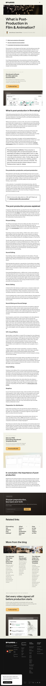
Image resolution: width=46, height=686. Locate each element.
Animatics (16, 649)
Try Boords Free (12, 86)
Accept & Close (7, 682)
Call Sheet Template (31, 671)
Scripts (15, 645)
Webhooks (24, 656)
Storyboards (16, 647)
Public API (23, 654)
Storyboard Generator (31, 647)
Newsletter (39, 646)
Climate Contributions (40, 649)
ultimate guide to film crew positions (19, 199)
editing (18, 212)
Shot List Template (31, 668)
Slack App (23, 651)
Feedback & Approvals (16, 655)
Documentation (40, 653)
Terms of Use (30, 683)
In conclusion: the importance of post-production (18, 45)
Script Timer (30, 653)
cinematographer (15, 228)
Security (38, 651)
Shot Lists (14, 652)
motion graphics (9, 144)
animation (35, 142)
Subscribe (27, 509)
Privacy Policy (25, 683)
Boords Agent (23, 648)
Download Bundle (13, 448)
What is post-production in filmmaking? (15, 40)
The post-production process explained (15, 42)
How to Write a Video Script (30, 661)
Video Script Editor (30, 656)
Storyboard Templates (31, 665)
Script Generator (31, 650)
